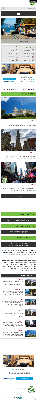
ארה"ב (16, 387)
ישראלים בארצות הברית (24, 226)
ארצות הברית (6, 250)
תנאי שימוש (22, 387)
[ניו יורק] (18, 172)
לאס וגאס (20, 310)
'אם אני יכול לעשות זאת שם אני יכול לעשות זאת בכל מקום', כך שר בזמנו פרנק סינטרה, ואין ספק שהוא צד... (19, 189)
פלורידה (18, 196)
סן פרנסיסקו (19, 289)
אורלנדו (33, 152)
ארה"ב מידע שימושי (26, 238)
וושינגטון (33, 120)
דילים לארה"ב (26, 57)
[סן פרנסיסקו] (18, 28)
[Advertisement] (18, 205)
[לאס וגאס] (30, 312)
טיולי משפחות (18, 220)
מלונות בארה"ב (26, 50)
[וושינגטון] (18, 108)
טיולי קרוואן (9, 220)
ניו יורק (33, 184)
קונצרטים (12, 53)
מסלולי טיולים (27, 220)
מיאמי (21, 299)
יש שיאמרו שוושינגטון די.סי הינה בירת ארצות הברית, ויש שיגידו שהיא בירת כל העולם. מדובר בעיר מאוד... (20, 124)
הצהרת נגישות (8, 387)
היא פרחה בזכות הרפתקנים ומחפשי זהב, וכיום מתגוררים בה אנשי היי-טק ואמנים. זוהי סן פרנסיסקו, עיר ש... (13, 292)
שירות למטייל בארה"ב (15, 232)
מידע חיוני (11, 57)
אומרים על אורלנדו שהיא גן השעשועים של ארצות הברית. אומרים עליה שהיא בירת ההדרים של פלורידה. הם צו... (20, 157)
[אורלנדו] (18, 140)
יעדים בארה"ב (28, 94)
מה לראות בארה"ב (26, 214)
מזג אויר (12, 60)
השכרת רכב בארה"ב (22, 245)
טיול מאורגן (27, 60)
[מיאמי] (30, 302)
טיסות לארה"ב (26, 53)
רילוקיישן (25, 232)
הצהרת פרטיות (21, 389)
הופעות (12, 50)
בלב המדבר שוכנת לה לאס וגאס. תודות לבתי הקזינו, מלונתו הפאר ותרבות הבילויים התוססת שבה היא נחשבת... (13, 314)
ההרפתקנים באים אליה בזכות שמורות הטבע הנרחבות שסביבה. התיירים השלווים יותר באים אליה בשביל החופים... (12, 303)
